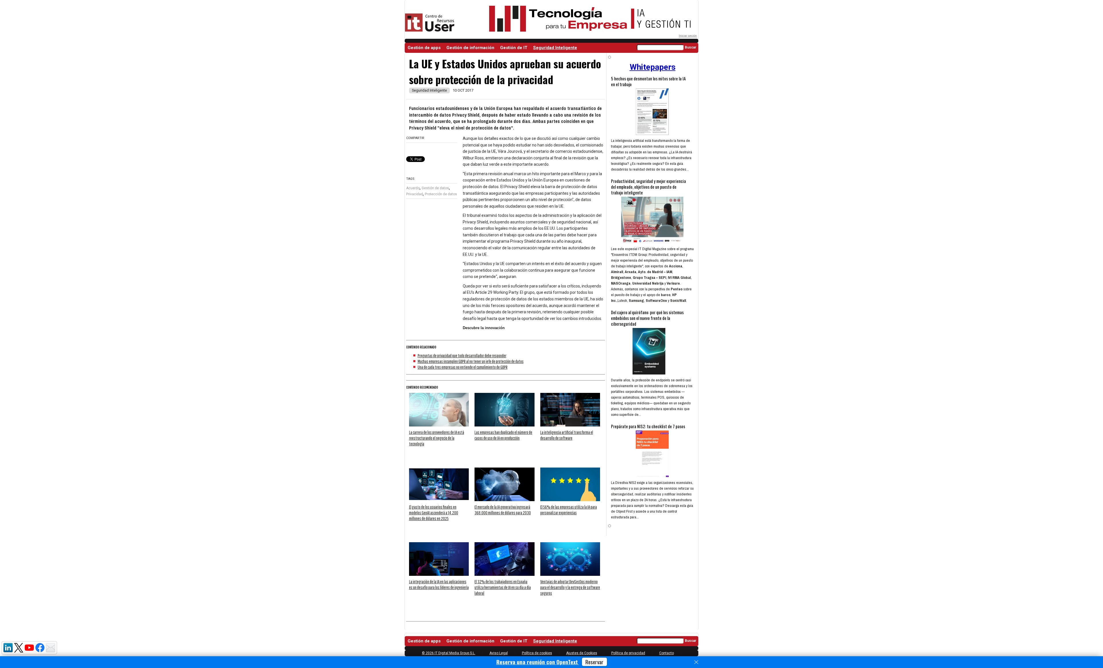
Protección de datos (441, 194)
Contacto (666, 653)
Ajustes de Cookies (581, 653)
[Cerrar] (696, 662)
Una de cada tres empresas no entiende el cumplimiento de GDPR (463, 367)
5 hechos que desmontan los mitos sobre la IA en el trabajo (648, 81)
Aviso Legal (498, 653)
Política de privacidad (628, 653)
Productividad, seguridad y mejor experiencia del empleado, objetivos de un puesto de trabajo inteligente (648, 187)
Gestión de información (470, 47)
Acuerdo (413, 188)
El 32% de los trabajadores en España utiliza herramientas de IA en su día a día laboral (503, 587)
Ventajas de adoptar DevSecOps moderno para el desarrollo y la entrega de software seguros (570, 587)
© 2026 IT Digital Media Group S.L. (448, 653)
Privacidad (414, 194)
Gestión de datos (435, 188)
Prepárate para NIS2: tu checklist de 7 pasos (648, 426)
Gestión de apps (424, 47)
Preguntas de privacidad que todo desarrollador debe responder (462, 355)
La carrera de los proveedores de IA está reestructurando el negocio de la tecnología (436, 438)
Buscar (690, 47)
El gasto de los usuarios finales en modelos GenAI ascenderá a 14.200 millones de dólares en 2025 (433, 512)
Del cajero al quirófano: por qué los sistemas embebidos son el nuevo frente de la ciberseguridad (647, 318)
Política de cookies (537, 653)
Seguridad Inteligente (555, 47)
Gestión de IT (513, 47)
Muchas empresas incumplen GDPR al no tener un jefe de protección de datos (471, 361)
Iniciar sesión (688, 35)
